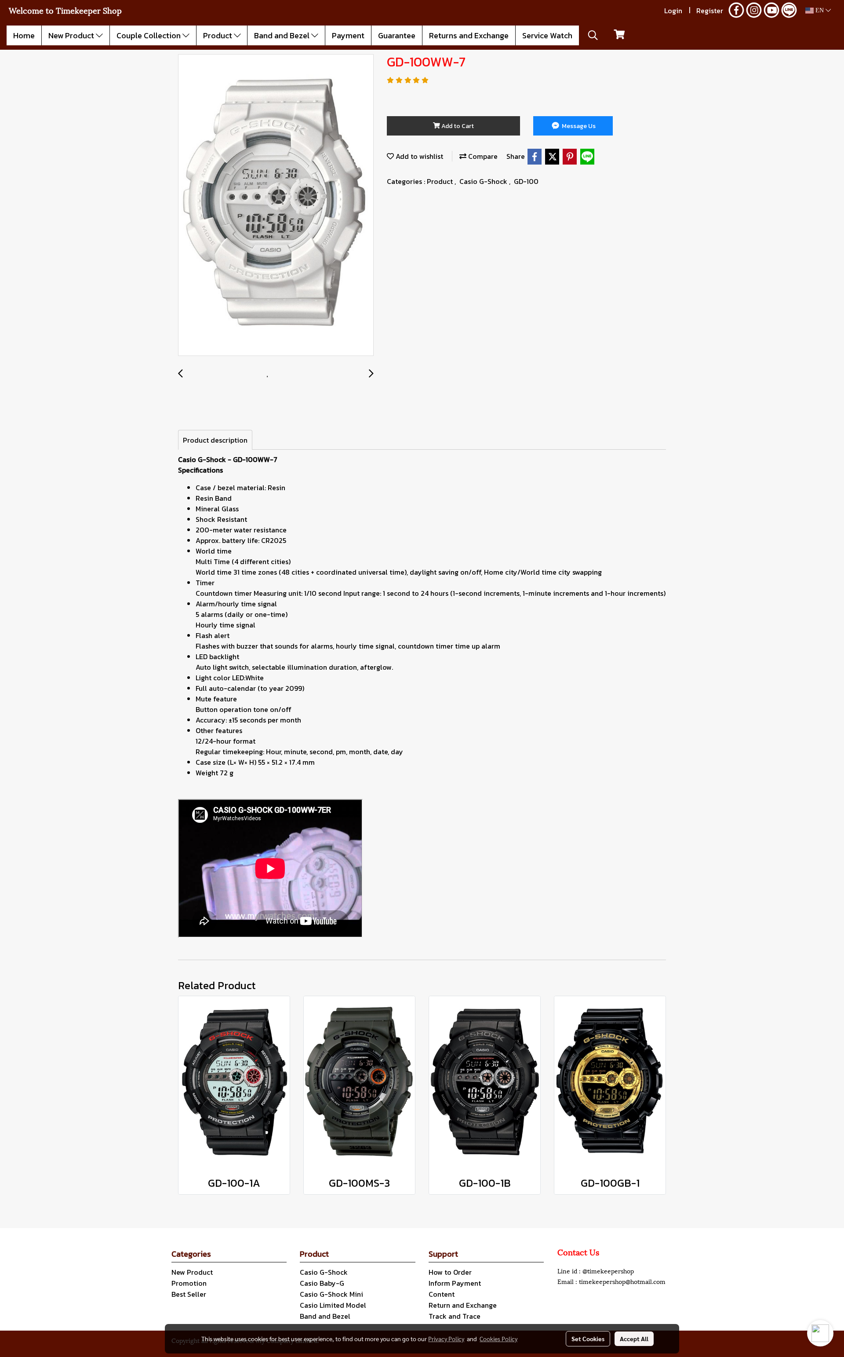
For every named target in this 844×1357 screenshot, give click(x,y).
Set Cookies (587, 1338)
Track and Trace (454, 1316)
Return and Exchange (463, 1305)
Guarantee (396, 35)
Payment (348, 35)
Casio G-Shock (484, 181)
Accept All (634, 1338)
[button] (593, 35)
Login (673, 10)
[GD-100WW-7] (275, 205)
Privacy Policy (446, 1338)
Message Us (578, 126)
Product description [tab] (215, 440)
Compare (482, 156)
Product (218, 35)
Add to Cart (457, 126)
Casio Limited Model (333, 1305)
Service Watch (547, 35)
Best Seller (188, 1294)
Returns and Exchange (469, 35)
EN (820, 10)
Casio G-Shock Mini (331, 1294)
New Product (72, 35)
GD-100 (526, 181)
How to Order (450, 1272)
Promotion (189, 1283)
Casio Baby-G (322, 1283)
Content (442, 1294)
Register (709, 10)
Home (24, 35)
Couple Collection (149, 35)
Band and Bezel (282, 35)
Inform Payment (455, 1283)
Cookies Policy (498, 1338)
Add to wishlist (418, 156)
